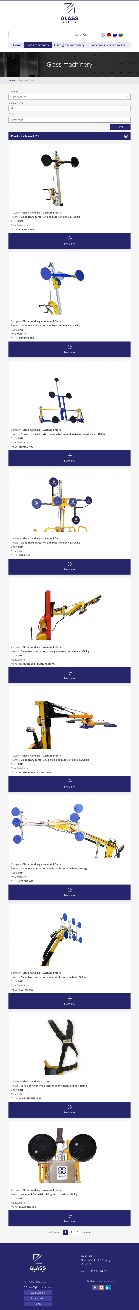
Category (13, 91)
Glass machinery (38, 45)
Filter (120, 127)
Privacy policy (38, 1298)
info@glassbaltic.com (40, 1287)
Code (11, 114)
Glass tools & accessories (107, 45)
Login (38, 1303)
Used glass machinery (69, 45)
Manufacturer (15, 103)
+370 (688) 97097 (38, 1281)
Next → (86, 1231)
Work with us (38, 1292)
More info (69, 243)
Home (17, 45)
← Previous (54, 1231)
